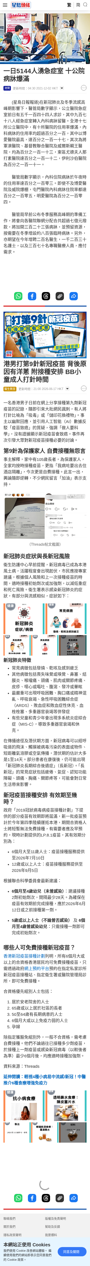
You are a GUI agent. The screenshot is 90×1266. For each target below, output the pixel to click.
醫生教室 (9, 389)
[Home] (21, 5)
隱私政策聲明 (12, 1235)
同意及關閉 (71, 1252)
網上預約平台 (36, 968)
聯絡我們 (9, 1218)
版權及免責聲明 (55, 1218)
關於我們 (9, 1226)
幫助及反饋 (52, 1226)
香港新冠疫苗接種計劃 (24, 956)
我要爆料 (51, 1235)
